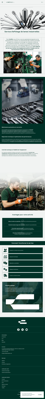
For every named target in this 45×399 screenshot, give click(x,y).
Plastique (3, 386)
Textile (3, 387)
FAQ (2, 338)
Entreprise (4, 336)
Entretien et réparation (6, 364)
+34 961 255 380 (5, 351)
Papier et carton (5, 384)
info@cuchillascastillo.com (7, 353)
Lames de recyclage (5, 370)
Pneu (3, 382)
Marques (3, 342)
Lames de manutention (6, 372)
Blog (2, 340)
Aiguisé (3, 360)
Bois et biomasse (5, 380)
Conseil (3, 362)
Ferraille (3, 379)
